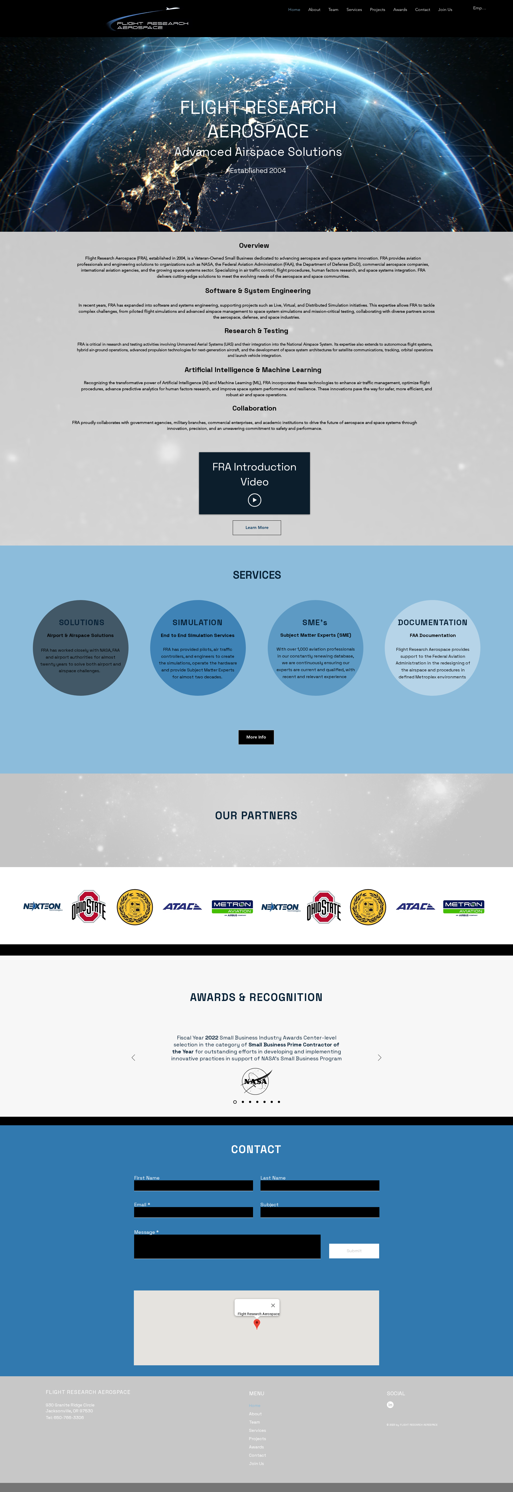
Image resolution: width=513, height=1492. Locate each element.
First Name (147, 1178)
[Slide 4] (264, 1102)
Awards (256, 1447)
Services (257, 1430)
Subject (270, 1204)
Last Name (273, 1178)
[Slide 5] (272, 1102)
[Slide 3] (257, 1102)
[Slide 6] (279, 1102)
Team (254, 1422)
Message (144, 1232)
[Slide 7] (234, 1102)
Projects (257, 1438)
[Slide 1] (242, 1102)
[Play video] (254, 500)
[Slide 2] (250, 1102)
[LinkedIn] (390, 1404)
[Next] (379, 1057)
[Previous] (133, 1057)
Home (255, 1405)
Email (140, 1204)
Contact (257, 1455)
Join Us (256, 1463)
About (255, 1414)
